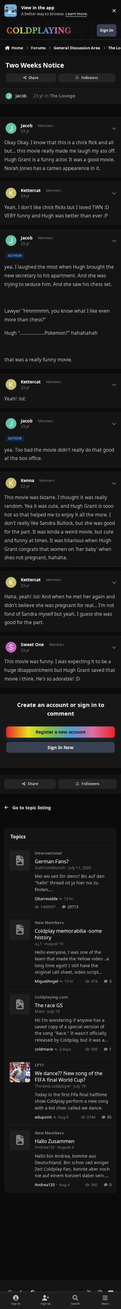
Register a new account (61, 732)
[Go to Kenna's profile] (11, 483)
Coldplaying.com (51, 997)
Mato (40, 1011)
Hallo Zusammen (54, 1141)
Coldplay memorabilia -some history (68, 934)
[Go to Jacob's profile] (9, 96)
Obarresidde (46, 898)
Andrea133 (45, 1147)
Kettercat (31, 190)
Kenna (27, 480)
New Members (49, 922)
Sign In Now (60, 747)
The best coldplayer (53, 1086)
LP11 (39, 1065)
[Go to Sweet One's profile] (11, 647)
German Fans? (52, 861)
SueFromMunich (50, 867)
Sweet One (32, 644)
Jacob (21, 96)
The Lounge (62, 96)
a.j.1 (38, 943)
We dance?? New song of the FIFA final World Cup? (68, 1076)
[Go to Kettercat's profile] (11, 193)
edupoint (43, 1117)
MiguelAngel (46, 981)
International (48, 853)
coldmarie (44, 1049)
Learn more (12, 11)
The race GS (49, 1005)
